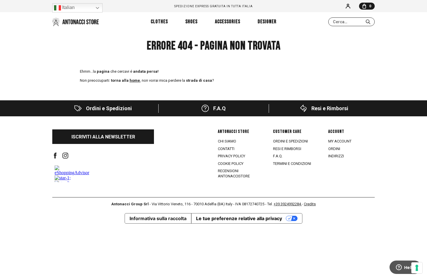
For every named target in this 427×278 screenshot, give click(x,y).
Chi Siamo (227, 141)
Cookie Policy (230, 163)
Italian (68, 7)
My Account (339, 141)
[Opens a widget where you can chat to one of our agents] (405, 268)
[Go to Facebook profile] (55, 155)
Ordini (334, 149)
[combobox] (351, 21)
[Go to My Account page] (348, 6)
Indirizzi (336, 156)
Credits (310, 204)
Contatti (226, 149)
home (135, 80)
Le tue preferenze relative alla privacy (239, 218)
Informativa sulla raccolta (158, 218)
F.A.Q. (278, 156)
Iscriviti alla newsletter (103, 137)
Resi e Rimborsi (287, 149)
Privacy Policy (231, 156)
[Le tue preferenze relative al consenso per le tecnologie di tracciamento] (416, 267)
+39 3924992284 (288, 204)
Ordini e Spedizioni (290, 141)
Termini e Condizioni (292, 163)
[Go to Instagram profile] (65, 155)
